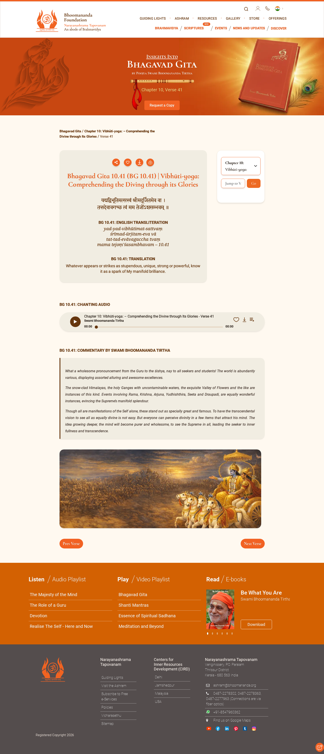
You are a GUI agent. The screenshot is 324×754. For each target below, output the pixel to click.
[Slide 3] (222, 633)
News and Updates (249, 28)
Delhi (158, 677)
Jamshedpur (164, 685)
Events (221, 28)
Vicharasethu (111, 715)
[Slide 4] (227, 633)
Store (254, 19)
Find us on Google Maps (232, 720)
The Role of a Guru (48, 605)
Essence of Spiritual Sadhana (147, 615)
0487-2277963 (217, 699)
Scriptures (194, 28)
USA (158, 702)
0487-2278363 (249, 693)
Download (256, 624)
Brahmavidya (166, 28)
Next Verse (252, 543)
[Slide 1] (212, 633)
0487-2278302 (224, 693)
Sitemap (107, 724)
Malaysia (161, 693)
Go (253, 183)
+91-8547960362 (226, 712)
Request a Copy (162, 105)
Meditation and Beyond (141, 626)
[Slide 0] (207, 633)
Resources (207, 19)
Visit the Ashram (113, 686)
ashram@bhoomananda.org (234, 685)
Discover (279, 28)
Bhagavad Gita (70, 131)
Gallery (233, 19)
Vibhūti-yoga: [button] (236, 166)
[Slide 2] (217, 633)
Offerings (278, 19)
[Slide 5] (232, 633)
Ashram (182, 19)
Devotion (38, 615)
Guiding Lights (153, 19)
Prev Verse (71, 543)
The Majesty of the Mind (53, 594)
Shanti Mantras (134, 605)
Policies (107, 707)
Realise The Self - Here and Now (61, 626)
